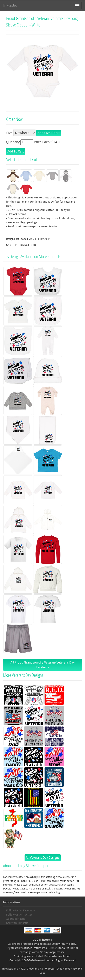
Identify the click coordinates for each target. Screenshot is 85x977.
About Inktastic (15, 919)
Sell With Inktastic (17, 923)
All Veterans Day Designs (42, 858)
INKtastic (53, 948)
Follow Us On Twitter (19, 915)
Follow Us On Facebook (20, 910)
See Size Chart (49, 133)
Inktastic (10, 5)
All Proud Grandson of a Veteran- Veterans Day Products (42, 664)
